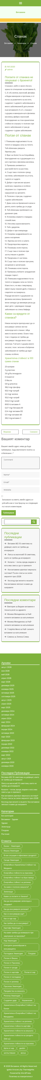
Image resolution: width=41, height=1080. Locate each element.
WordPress (26, 1073)
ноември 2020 (7, 766)
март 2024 (5, 722)
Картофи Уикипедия (12, 928)
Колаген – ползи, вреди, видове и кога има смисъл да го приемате (19, 790)
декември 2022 (7, 747)
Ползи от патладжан (12, 977)
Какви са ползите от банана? (16, 896)
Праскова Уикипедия (12, 986)
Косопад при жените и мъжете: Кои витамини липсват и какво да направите (19, 584)
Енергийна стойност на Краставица (19, 877)
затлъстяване (9, 1053)
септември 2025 (8, 696)
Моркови (7, 432)
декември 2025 (7, 685)
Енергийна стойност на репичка (17, 882)
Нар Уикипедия (10, 940)
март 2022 (5, 755)
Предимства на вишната (14, 991)
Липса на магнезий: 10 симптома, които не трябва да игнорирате (19, 784)
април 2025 (6, 704)
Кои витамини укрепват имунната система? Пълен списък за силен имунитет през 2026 (20, 573)
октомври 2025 (7, 693)
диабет (22, 1048)
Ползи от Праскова (12, 963)
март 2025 (5, 707)
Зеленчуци (21, 43)
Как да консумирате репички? (16, 909)
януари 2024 (6, 729)
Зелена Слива (23, 636)
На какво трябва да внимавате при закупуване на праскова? (18, 934)
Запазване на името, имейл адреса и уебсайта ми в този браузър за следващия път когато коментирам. (20, 503)
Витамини (20, 12)
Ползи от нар (29, 972)
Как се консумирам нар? (14, 914)
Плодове (5, 830)
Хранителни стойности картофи (17, 1026)
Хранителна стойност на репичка (18, 1021)
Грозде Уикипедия (11, 860)
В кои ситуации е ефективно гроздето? (20, 855)
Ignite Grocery (13, 1069)
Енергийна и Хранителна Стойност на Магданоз (20, 867)
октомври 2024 (7, 714)
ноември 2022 (7, 751)
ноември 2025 (7, 689)
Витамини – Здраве (9, 819)
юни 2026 (5, 671)
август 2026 (6, 667)
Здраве (4, 823)
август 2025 (6, 700)
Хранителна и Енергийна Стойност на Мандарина (20, 1015)
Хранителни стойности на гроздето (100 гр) (18, 1037)
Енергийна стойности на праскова (18, 873)
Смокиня (33, 432)
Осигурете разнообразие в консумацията (15, 947)
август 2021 (6, 758)
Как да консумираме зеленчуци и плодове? (17, 903)
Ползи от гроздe (10, 967)
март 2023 (5, 736)
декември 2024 (7, 711)
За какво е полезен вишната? (16, 887)
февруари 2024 (8, 725)
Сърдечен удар (10, 1000)
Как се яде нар (10, 918)
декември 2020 (7, 762)
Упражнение (27, 1000)
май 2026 (5, 674)
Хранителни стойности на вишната (18, 1030)
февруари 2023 (8, 740)
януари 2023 (6, 744)
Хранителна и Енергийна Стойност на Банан (20, 1007)
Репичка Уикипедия (12, 995)
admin (10, 69)
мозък (23, 1053)
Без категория (7, 815)
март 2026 (5, 682)
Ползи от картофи (11, 972)
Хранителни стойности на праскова (19, 1043)
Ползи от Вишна (11, 958)
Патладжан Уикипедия (13, 953)
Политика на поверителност (21, 1076)
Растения (5, 834)
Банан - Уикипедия (12, 846)
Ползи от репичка (11, 981)
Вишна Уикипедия (11, 850)
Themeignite (28, 1069)
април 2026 (6, 678)
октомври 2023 (7, 733)
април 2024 (6, 718)
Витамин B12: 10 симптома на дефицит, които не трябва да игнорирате (18, 547)
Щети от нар (9, 1048)
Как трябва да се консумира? (16, 923)
